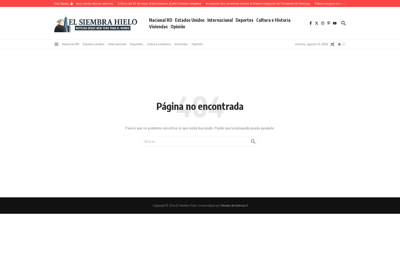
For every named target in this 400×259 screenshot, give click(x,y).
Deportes (244, 20)
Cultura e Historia (273, 20)
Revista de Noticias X (234, 205)
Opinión (178, 26)
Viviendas (158, 26)
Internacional (220, 20)
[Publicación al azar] (332, 44)
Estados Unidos (190, 20)
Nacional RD (160, 20)
